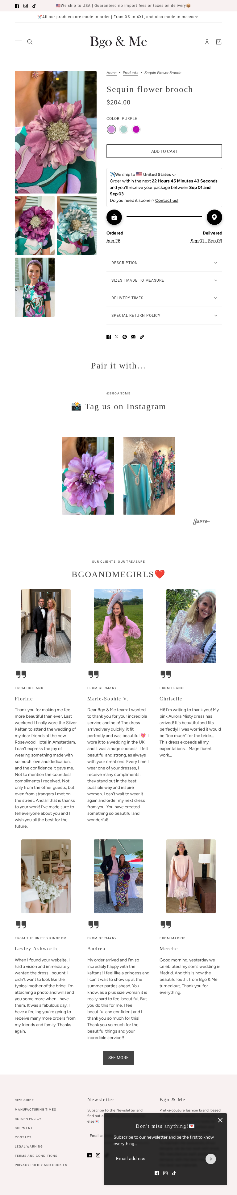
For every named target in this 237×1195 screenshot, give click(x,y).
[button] (142, 336)
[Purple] (111, 129)
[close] (220, 1120)
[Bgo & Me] (118, 42)
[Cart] (218, 42)
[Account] (207, 42)
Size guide (24, 1100)
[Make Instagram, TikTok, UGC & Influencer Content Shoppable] (201, 522)
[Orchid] (136, 129)
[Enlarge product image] (56, 132)
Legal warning (29, 1146)
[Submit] (211, 1159)
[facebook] (17, 5)
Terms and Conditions (36, 1155)
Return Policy (28, 1118)
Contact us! (166, 200)
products (130, 73)
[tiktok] (34, 5)
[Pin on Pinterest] (124, 336)
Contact (23, 1137)
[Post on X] (116, 337)
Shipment (24, 1128)
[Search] (30, 42)
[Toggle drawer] (18, 42)
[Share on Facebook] (108, 336)
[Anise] (123, 129)
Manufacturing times (35, 1109)
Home (111, 73)
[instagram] (25, 5)
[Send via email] (133, 336)
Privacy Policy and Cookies (41, 1165)
